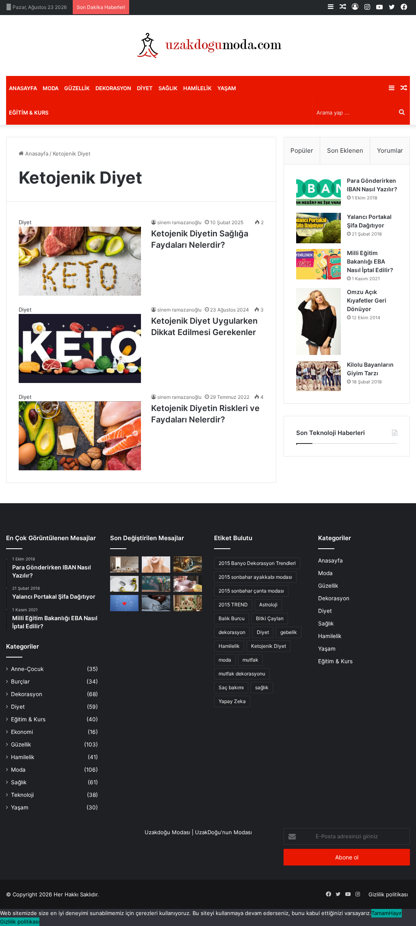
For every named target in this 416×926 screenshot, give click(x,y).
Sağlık (168, 88)
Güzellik (77, 88)
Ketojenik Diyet (268, 646)
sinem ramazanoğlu (179, 222)
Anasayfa (23, 88)
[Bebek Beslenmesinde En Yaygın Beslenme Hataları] (187, 584)
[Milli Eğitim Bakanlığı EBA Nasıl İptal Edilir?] (318, 264)
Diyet (145, 88)
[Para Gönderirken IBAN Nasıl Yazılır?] (318, 192)
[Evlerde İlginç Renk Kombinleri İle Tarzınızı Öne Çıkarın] (187, 603)
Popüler (301, 150)
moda (225, 660)
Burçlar (20, 681)
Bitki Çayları (270, 618)
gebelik (288, 632)
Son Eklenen (345, 150)
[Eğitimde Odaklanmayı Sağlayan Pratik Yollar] (156, 584)
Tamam (380, 913)
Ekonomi (22, 732)
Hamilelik (197, 88)
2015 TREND (233, 604)
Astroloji (268, 604)
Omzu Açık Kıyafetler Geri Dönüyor (366, 300)
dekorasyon (232, 632)
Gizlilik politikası (388, 894)
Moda (50, 88)
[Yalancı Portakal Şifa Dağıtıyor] (318, 228)
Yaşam (226, 88)
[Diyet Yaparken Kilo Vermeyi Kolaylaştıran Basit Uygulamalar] (124, 584)
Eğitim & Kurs (28, 112)
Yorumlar (390, 150)
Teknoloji (22, 795)
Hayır (395, 913)
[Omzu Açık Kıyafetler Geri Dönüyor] (318, 321)
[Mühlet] (208, 45)
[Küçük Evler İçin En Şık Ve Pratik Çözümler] (124, 564)
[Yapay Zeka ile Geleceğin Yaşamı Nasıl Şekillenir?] (187, 564)
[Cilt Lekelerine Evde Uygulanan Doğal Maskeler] (156, 564)
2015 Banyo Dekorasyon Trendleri (257, 563)
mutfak (250, 660)
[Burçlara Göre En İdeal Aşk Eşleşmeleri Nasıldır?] (124, 603)
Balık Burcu (232, 618)
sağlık (262, 687)
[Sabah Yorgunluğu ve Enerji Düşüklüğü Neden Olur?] (156, 603)
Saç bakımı (231, 687)
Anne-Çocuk (27, 669)
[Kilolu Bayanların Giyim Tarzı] (318, 376)
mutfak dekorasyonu (242, 674)
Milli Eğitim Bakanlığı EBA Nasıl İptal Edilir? (370, 261)
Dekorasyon (113, 88)
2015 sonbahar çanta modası (251, 591)
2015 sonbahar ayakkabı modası (255, 577)
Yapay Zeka (232, 701)
